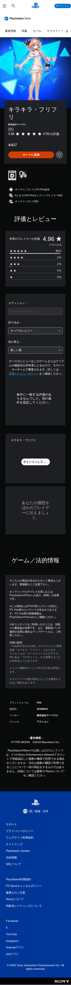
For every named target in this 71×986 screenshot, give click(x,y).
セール (37, 31)
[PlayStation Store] (18, 18)
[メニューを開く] (4, 6)
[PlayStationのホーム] (35, 5)
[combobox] (35, 311)
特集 (24, 31)
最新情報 (10, 31)
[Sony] (62, 983)
